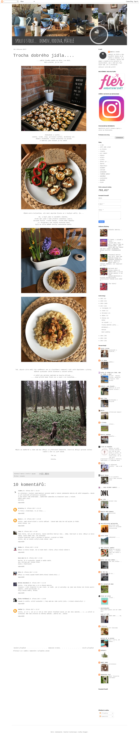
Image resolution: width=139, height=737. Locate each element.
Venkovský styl (106, 674)
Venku (103, 320)
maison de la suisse (107, 638)
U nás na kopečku (106, 447)
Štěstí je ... (104, 161)
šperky (102, 163)
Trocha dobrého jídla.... (110, 325)
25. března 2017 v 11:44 (37, 583)
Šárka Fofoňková (23, 599)
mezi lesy (104, 398)
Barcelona (112, 513)
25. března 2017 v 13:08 (37, 599)
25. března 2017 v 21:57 (31, 609)
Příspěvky (104, 713)
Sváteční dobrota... (115, 230)
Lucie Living (105, 348)
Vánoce (102, 155)
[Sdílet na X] (44, 474)
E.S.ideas (104, 360)
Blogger (85, 732)
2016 (102, 335)
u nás (102, 145)
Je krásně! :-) (107, 322)
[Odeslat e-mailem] (40, 474)
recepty (22, 476)
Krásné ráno (113, 501)
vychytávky (103, 178)
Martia (103, 463)
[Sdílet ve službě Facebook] (46, 474)
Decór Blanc (104, 475)
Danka (20, 547)
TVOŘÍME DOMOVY (105, 174)
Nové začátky (106, 332)
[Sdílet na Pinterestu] (48, 474)
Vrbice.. (112, 424)
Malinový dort (113, 268)
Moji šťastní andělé (107, 548)
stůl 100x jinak (105, 147)
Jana (19, 531)
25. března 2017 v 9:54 (29, 572)
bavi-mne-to (22, 558)
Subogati (103, 650)
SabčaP (20, 609)
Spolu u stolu (114, 52)
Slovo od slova (106, 596)
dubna (104, 315)
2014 (102, 340)
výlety (102, 157)
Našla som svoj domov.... (109, 560)
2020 (102, 301)
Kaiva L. (21, 519)
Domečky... (112, 436)
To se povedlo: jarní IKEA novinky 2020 (115, 478)
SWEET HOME (104, 662)
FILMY (102, 182)
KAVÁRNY (102, 168)
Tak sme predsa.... (115, 561)
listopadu (105, 308)
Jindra (20, 491)
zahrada (102, 170)
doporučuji (103, 166)
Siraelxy (21, 508)
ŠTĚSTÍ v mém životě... (108, 386)
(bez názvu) (112, 283)
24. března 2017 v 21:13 (32, 508)
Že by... (112, 573)
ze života (103, 149)
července (105, 313)
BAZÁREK (102, 180)
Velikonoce (112, 664)
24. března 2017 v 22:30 (32, 519)
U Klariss (104, 626)
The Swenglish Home (107, 584)
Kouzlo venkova (106, 434)
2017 (102, 306)
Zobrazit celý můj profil (107, 67)
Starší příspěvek (88, 648)
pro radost (103, 153)
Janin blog (104, 535)
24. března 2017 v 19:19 (31, 491)
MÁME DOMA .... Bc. (115, 615)
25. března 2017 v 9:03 (34, 558)
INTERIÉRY (103, 172)
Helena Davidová (23, 583)
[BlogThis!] (42, 474)
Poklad (104, 329)
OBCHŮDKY (103, 176)
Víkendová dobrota (114, 255)
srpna (104, 310)
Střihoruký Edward (115, 412)
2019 (102, 303)
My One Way (104, 572)
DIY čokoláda (113, 628)
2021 (102, 298)
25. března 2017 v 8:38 (29, 531)
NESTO (102, 410)
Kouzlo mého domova (107, 511)
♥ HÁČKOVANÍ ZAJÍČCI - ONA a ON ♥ (115, 466)
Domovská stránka (54, 648)
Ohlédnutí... (106, 327)
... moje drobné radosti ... (110, 487)
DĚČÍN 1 (111, 362)
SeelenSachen (105, 608)
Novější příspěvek (20, 648)
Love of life (105, 614)
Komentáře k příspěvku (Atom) (40, 651)
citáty (102, 159)
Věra (19, 572)
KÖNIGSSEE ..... (114, 537)
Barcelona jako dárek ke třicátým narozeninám (115, 527)
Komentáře (104, 716)
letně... (112, 597)
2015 (102, 338)
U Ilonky (103, 422)
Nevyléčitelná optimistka (109, 523)
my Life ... (104, 499)
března (104, 318)
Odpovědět (21, 502)
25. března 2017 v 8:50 (30, 547)
